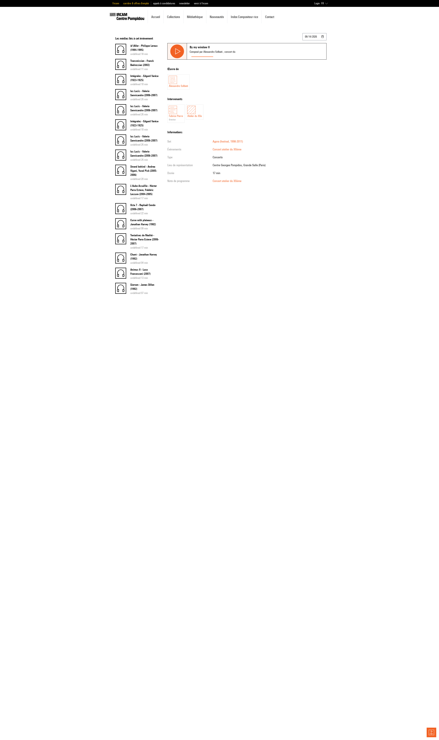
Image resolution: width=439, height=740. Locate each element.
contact (269, 17)
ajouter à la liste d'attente (230, 56)
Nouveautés (217, 17)
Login (317, 3)
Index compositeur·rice (244, 17)
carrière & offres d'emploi (136, 3)
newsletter (184, 3)
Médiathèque (195, 17)
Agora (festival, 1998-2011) (228, 141)
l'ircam (115, 3)
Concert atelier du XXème (227, 149)
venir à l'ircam (201, 3)
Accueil (155, 17)
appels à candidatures (164, 3)
